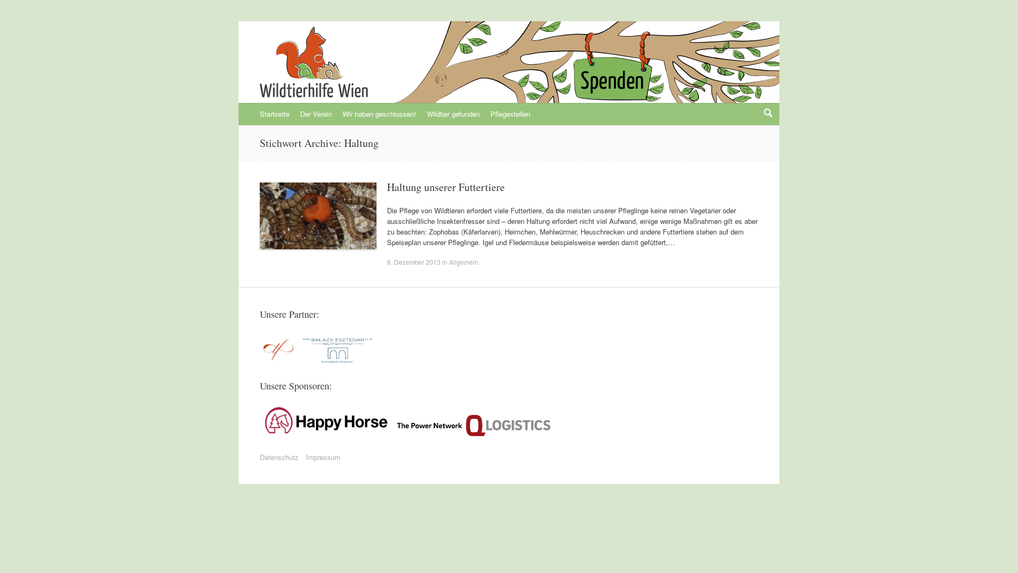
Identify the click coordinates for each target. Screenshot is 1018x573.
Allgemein (463, 261)
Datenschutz (279, 457)
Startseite (274, 114)
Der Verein (316, 114)
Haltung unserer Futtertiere (446, 187)
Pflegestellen (510, 114)
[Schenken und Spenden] (611, 74)
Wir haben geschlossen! (379, 114)
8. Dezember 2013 (414, 261)
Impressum (323, 457)
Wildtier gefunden (453, 114)
